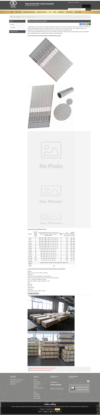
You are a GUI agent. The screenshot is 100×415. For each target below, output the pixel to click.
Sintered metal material (29, 12)
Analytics (47, 411)
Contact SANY (78, 12)
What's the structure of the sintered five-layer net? (41, 370)
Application (61, 12)
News (54, 12)
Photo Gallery (69, 12)
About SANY (18, 12)
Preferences (53, 411)
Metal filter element (42, 12)
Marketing (59, 411)
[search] (88, 9)
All (14, 16)
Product (18, 16)
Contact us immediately (55, 384)
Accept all (57, 409)
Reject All (42, 409)
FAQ (50, 12)
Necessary (42, 411)
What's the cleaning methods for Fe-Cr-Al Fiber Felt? (44, 368)
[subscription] (88, 381)
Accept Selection (50, 409)
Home (11, 12)
